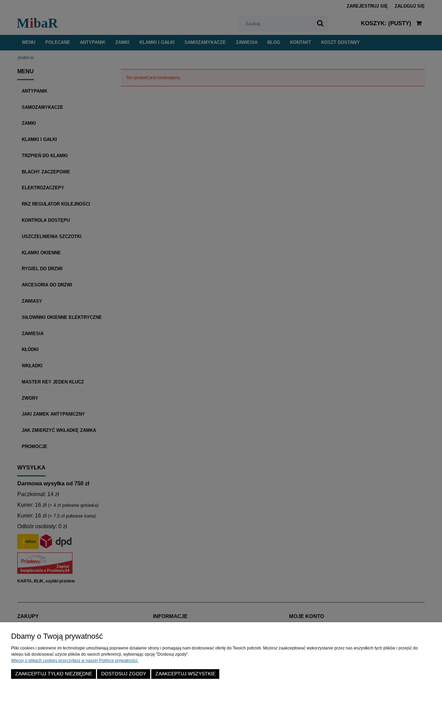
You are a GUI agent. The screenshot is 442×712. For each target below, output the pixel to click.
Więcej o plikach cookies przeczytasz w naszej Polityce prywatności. (74, 660)
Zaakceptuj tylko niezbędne (53, 673)
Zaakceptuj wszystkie (185, 673)
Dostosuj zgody (123, 673)
